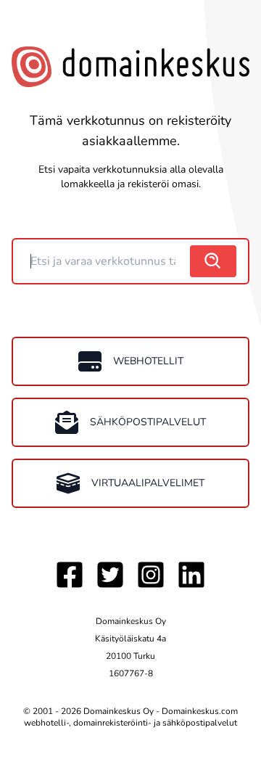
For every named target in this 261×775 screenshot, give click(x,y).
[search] (213, 261)
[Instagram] (150, 574)
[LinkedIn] (191, 574)
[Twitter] (110, 574)
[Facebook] (69, 574)
